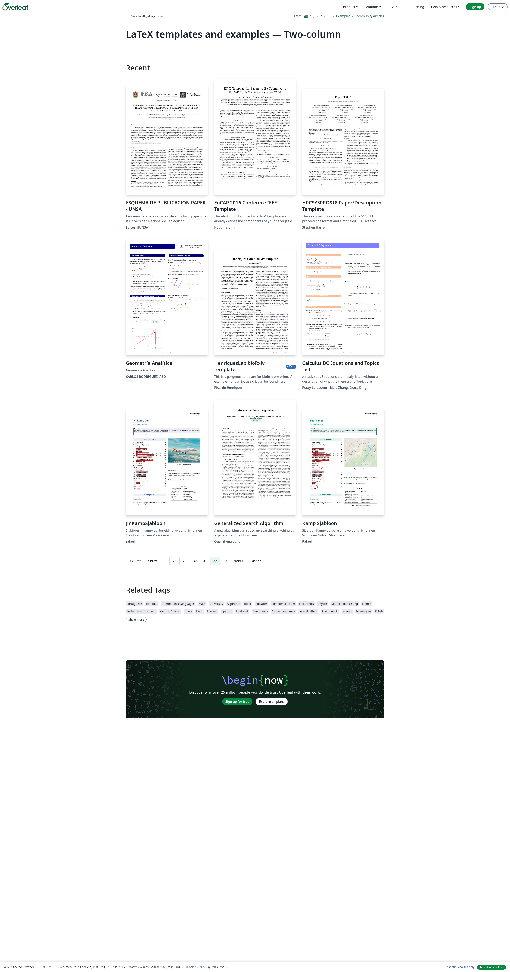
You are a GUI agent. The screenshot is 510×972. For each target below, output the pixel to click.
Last (255, 561)
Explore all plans (271, 701)
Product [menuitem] (349, 7)
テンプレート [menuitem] (397, 7)
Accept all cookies (491, 967)
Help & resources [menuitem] (444, 7)
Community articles (369, 16)
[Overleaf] (15, 7)
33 (225, 561)
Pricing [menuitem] (419, 7)
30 (195, 561)
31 (205, 561)
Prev (152, 561)
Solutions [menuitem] (371, 7)
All (306, 16)
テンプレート (322, 16)
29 (184, 561)
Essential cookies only (459, 967)
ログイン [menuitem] (497, 7)
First (135, 561)
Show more (136, 619)
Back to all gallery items (145, 16)
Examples (343, 16)
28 (174, 561)
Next (239, 561)
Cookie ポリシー (197, 967)
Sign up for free (237, 701)
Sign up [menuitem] (475, 7)
